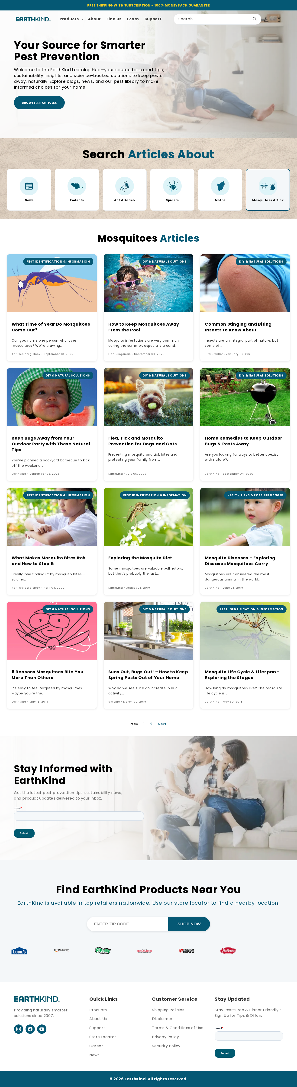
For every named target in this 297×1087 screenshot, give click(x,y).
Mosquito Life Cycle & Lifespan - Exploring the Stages (242, 674)
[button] (71, 19)
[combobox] (217, 19)
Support (97, 1027)
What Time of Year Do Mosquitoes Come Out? (51, 327)
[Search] (255, 19)
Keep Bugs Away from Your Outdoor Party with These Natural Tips (51, 444)
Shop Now (189, 924)
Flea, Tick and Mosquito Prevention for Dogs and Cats (142, 441)
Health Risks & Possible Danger (255, 495)
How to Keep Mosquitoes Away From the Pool (143, 327)
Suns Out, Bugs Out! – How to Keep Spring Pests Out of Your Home (148, 674)
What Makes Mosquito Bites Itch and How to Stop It (49, 561)
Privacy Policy (165, 1037)
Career (96, 1046)
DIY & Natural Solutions (164, 261)
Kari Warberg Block (26, 354)
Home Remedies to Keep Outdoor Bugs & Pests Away (243, 441)
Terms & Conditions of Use (177, 1027)
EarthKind (19, 474)
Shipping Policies (168, 1010)
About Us (98, 1018)
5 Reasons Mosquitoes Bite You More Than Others (47, 674)
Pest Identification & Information (58, 261)
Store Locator (102, 1037)
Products (98, 1010)
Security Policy (166, 1046)
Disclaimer (162, 1018)
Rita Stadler (214, 354)
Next (162, 724)
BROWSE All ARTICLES (39, 103)
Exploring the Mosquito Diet (140, 558)
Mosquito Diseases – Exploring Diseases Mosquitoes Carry (240, 561)
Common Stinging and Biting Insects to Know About (238, 327)
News (94, 1055)
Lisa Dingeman (119, 354)
